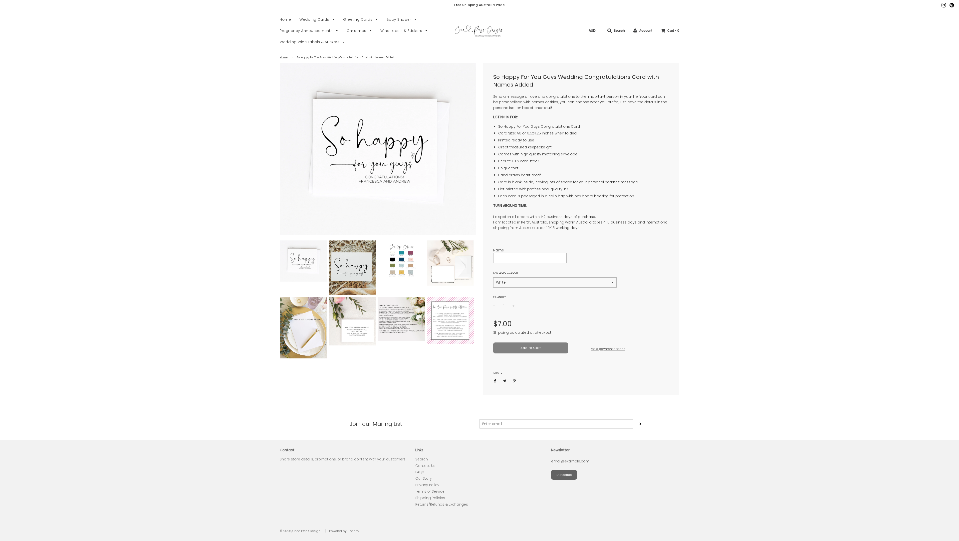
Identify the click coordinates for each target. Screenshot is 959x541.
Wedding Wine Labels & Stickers (310, 41)
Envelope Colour (505, 273)
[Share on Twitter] (504, 380)
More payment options (608, 349)
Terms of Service (430, 491)
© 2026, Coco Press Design (300, 531)
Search (421, 459)
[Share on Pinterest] (514, 380)
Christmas (357, 30)
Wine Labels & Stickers (401, 30)
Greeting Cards (358, 19)
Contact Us (425, 465)
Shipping (501, 332)
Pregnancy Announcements (307, 30)
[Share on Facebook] (496, 380)
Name (498, 250)
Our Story (423, 478)
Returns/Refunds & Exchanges (441, 504)
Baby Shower (399, 19)
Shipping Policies (430, 497)
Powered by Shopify (344, 531)
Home (285, 19)
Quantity (499, 297)
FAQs (419, 471)
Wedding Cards (314, 19)
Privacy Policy (427, 484)
